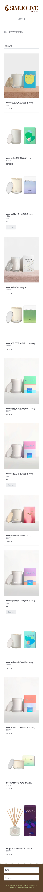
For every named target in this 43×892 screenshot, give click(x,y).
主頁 (5, 32)
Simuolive (14, 885)
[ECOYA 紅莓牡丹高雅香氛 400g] (21, 513)
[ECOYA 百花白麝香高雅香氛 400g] (21, 446)
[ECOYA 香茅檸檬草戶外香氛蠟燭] (21, 760)
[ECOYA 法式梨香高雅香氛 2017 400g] (21, 320)
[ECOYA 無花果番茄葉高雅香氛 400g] (21, 381)
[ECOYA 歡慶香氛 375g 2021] (21, 260)
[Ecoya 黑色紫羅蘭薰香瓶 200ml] (21, 820)
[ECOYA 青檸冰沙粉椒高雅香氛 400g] (21, 700)
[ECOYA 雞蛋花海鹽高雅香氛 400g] (21, 75)
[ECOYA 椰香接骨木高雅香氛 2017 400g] (21, 191)
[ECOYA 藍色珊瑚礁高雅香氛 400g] (21, 640)
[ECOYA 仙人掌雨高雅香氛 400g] (21, 135)
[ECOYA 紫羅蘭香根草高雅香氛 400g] (21, 573)
